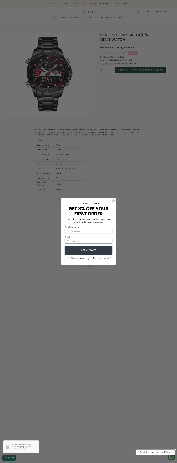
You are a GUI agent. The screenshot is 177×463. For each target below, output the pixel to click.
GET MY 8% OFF (88, 250)
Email (67, 237)
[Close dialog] (113, 200)
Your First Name (72, 227)
